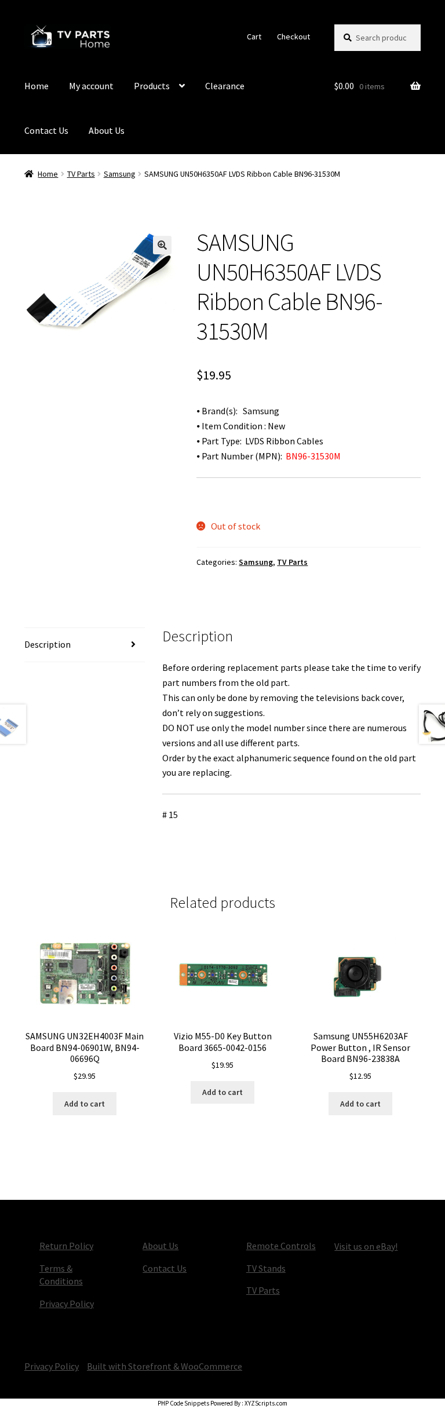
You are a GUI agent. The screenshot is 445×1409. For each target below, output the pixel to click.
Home (36, 86)
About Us (107, 130)
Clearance (225, 86)
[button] (162, 245)
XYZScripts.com (266, 1403)
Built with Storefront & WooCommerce (164, 1366)
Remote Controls (281, 1245)
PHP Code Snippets (183, 1403)
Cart (254, 36)
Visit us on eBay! (365, 1246)
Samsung (120, 174)
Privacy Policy (66, 1303)
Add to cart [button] (84, 1103)
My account (91, 86)
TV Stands (266, 1268)
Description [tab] (47, 644)
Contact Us (46, 130)
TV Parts (81, 174)
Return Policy (66, 1245)
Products (152, 86)
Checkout (293, 36)
